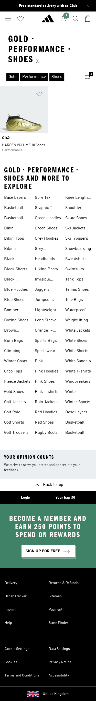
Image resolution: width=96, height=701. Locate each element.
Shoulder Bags (73, 208)
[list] (40, 77)
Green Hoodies (48, 218)
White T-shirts (78, 371)
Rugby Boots (46, 433)
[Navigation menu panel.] (8, 19)
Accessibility (59, 675)
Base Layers (15, 198)
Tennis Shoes (77, 290)
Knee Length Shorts (76, 198)
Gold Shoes (14, 392)
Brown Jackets (11, 331)
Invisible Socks (42, 280)
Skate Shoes (76, 218)
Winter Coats (15, 361)
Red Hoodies (46, 412)
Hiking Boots (46, 269)
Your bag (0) (65, 497)
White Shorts (76, 351)
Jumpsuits (44, 300)
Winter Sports (77, 402)
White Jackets (77, 331)
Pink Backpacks (45, 361)
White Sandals (78, 361)
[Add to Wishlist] (39, 95)
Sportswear (45, 351)
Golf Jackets (15, 402)
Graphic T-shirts (44, 208)
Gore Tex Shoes (42, 198)
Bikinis (10, 249)
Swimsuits (74, 269)
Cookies (11, 662)
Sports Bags (46, 341)
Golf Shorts (14, 422)
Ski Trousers (76, 239)
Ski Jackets (75, 228)
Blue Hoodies (16, 290)
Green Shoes (46, 228)
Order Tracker (16, 596)
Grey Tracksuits (44, 249)
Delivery (11, 583)
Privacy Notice (60, 662)
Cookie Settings (17, 649)
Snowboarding (78, 249)
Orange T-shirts (44, 331)
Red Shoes (44, 422)
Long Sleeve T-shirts (48, 320)
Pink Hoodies (46, 371)
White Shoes (76, 341)
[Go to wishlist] (20, 19)
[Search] (75, 19)
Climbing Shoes (12, 351)
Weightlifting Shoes (76, 320)
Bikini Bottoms (11, 228)
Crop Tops (13, 371)
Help (8, 623)
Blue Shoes (14, 300)
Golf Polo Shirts (12, 412)
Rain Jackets (46, 402)
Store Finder (58, 623)
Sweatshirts (76, 259)
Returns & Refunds (64, 583)
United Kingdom (56, 694)
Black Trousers (12, 280)
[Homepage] (48, 21)
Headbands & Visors (47, 259)
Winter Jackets (72, 392)
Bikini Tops (14, 239)
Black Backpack (13, 259)
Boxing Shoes (16, 320)
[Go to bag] (88, 19)
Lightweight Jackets (45, 310)
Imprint (11, 609)
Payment (55, 609)
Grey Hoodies (46, 239)
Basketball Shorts (13, 218)
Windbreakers (78, 382)
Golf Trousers (16, 433)
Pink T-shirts (46, 392)
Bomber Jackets (11, 310)
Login (25, 497)
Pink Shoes (45, 382)
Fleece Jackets (17, 382)
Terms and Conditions (22, 675)
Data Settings (59, 649)
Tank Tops (74, 279)
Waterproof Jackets (75, 310)
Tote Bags (74, 300)
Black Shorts (15, 269)
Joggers (42, 290)
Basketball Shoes (13, 208)
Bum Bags (13, 341)
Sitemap (55, 596)
